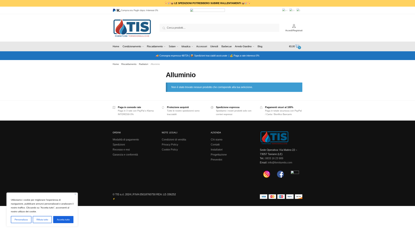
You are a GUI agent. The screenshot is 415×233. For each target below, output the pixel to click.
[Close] (75, 194)
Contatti (215, 144)
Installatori (217, 149)
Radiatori (143, 64)
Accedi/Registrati (293, 30)
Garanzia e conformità (125, 154)
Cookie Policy (170, 149)
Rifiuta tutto (42, 219)
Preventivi (216, 159)
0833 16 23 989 (274, 158)
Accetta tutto (63, 219)
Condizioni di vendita (174, 139)
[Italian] (299, 10)
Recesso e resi (121, 149)
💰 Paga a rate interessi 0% (244, 55)
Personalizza (21, 219)
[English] (286, 10)
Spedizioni (119, 144)
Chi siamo (216, 139)
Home (116, 64)
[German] (293, 10)
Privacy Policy (170, 144)
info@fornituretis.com (280, 162)
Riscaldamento (128, 64)
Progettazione (219, 154)
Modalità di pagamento (126, 139)
